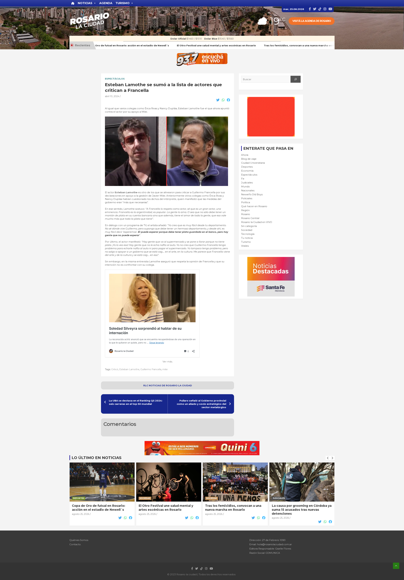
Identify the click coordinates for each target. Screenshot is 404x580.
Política (245, 202)
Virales (245, 245)
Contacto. (75, 544)
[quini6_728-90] (202, 442)
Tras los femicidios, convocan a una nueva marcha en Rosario (167, 508)
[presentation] (328, 458)
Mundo (245, 186)
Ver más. (168, 361)
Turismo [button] (123, 3)
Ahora (244, 154)
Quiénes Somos (78, 540)
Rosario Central (250, 218)
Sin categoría (249, 226)
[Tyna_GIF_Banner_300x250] (271, 98)
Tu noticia (247, 237)
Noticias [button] (85, 3)
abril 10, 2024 (112, 96)
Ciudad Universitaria (253, 162)
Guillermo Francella (150, 369)
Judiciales (247, 182)
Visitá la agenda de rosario (311, 20)
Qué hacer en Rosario (254, 206)
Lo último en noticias (96, 457)
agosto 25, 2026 (80, 514)
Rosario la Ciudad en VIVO (256, 222)
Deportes (247, 166)
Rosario (245, 214)
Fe (242, 178)
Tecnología (247, 233)
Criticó (114, 369)
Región (245, 210)
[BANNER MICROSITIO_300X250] (271, 258)
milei (165, 369)
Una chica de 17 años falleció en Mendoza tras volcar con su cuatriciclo (296, 509)
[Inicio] (72, 3)
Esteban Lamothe (126, 192)
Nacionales (247, 190)
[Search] (296, 79)
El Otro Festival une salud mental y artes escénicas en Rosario (99, 508)
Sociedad (246, 229)
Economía (247, 170)
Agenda (105, 3)
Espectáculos (115, 78)
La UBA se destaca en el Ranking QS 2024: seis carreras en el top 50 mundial (135, 402)
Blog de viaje (248, 158)
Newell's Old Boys (252, 194)
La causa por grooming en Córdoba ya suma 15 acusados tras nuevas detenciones (235, 509)
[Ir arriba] (396, 566)
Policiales (246, 198)
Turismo (246, 241)
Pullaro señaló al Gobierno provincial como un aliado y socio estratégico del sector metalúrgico (201, 404)
